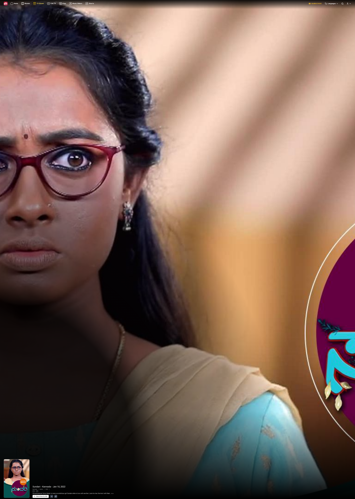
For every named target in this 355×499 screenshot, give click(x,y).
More (112, 493)
